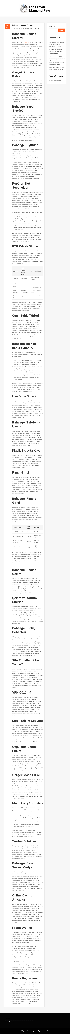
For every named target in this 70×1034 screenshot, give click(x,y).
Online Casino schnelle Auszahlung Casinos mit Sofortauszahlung (55, 52)
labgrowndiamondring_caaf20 (23, 28)
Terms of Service (9, 1022)
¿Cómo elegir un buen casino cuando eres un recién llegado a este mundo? (57, 62)
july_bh (37, 28)
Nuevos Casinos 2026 (56, 57)
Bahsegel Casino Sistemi (22, 25)
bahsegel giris (25, 42)
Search (52, 26)
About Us (7, 1019)
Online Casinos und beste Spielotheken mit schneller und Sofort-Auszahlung (56, 44)
